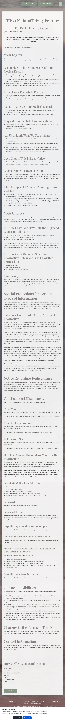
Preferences (7, 718)
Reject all (17, 718)
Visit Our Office (44, 4)
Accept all (27, 718)
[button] (60, 4)
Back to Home (11, 691)
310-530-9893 (29, 4)
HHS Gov (28, 203)
